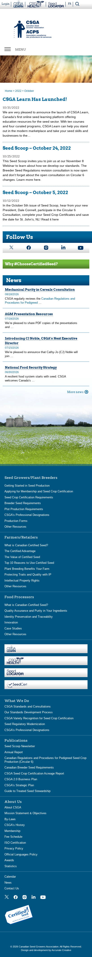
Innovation (11, 622)
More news (75, 392)
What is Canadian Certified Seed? (26, 545)
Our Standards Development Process (28, 712)
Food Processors (19, 597)
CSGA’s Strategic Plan (19, 785)
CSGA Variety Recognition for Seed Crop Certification (38, 718)
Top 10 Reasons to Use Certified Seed (29, 562)
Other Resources (15, 526)
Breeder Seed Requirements (22, 503)
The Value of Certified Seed (22, 557)
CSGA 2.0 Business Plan (20, 779)
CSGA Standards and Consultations (27, 706)
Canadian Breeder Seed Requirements (29, 767)
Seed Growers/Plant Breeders (30, 477)
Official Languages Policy (21, 854)
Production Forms (15, 521)
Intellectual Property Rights (22, 580)
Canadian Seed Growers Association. (39, 946)
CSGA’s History (14, 825)
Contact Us (11, 888)
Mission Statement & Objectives (25, 813)
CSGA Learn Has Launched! (35, 99)
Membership (12, 831)
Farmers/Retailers (21, 537)
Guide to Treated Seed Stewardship (27, 791)
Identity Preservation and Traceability (28, 616)
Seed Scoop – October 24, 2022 (37, 148)
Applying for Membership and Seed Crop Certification (38, 491)
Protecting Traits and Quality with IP (27, 574)
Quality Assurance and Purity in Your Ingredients (35, 610)
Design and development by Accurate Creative (46, 950)
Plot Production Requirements (23, 509)
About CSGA (12, 807)
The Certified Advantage (20, 551)
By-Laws (10, 819)
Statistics (10, 866)
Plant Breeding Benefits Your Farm (26, 568)
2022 (18, 90)
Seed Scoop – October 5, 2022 (35, 192)
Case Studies (13, 628)
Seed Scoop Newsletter (19, 746)
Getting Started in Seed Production (27, 485)
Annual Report (13, 752)
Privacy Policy (13, 848)
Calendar (10, 876)
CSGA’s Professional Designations (26, 515)
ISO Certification (15, 842)
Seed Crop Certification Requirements (28, 497)
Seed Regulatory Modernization (24, 724)
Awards (9, 860)
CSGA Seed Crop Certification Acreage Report (34, 773)
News (8, 882)
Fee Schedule (13, 836)
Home (8, 90)
